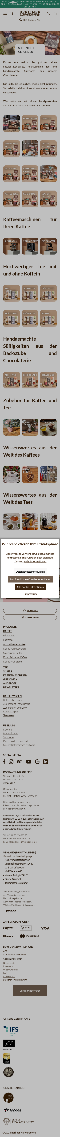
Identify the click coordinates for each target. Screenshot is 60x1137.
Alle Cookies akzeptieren (30, 587)
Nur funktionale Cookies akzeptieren (30, 579)
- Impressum (30, 593)
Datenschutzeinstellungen (30, 571)
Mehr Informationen (35, 561)
